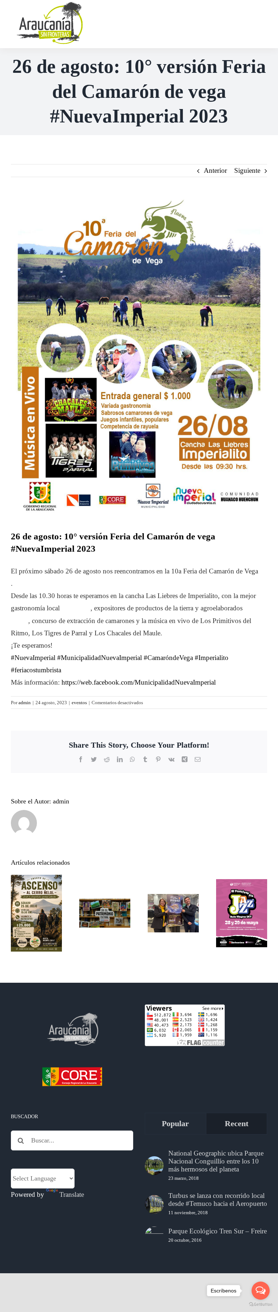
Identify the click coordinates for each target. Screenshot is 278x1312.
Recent (236, 1123)
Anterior (215, 170)
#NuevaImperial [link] (33, 657)
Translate (71, 1194)
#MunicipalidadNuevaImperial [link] (99, 657)
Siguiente (247, 170)
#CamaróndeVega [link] (168, 657)
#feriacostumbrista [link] (36, 670)
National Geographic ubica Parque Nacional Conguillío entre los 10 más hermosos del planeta (216, 1161)
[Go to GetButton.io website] (260, 1304)
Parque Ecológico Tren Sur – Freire (217, 1231)
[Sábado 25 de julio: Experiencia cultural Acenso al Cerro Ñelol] (36, 913)
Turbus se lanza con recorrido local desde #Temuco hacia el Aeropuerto (217, 1199)
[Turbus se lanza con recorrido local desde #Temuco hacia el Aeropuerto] (154, 1204)
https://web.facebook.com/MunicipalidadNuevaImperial (139, 682)
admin (24, 702)
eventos (79, 702)
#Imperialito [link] (211, 657)
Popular (175, 1123)
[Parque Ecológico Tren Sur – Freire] (154, 1236)
